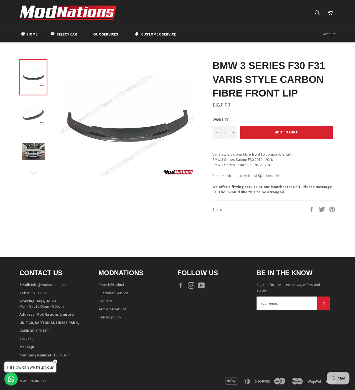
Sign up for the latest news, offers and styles (288, 287)
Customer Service (113, 292)
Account (329, 34)
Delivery (105, 300)
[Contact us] (11, 379)
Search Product (111, 284)
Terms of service (112, 309)
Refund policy (109, 317)
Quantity (220, 119)
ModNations (38, 381)
